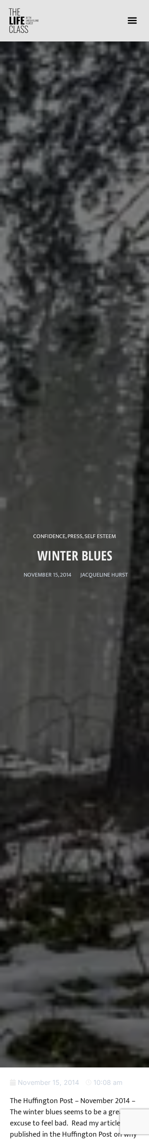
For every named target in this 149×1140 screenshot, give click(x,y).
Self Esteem (100, 536)
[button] (132, 20)
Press (74, 536)
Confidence (49, 536)
